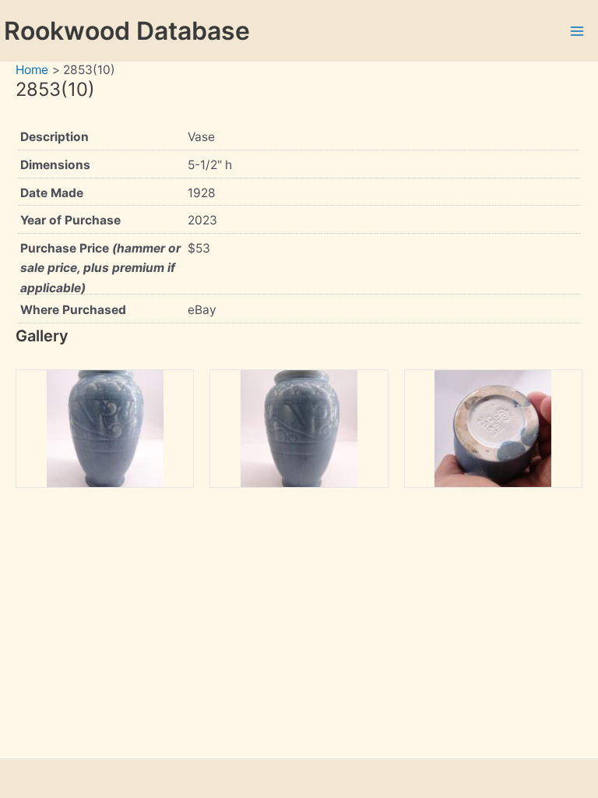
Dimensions (55, 164)
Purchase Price (100, 268)
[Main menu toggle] (577, 31)
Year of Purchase (70, 220)
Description (54, 136)
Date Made (51, 192)
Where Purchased (73, 309)
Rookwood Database (127, 31)
